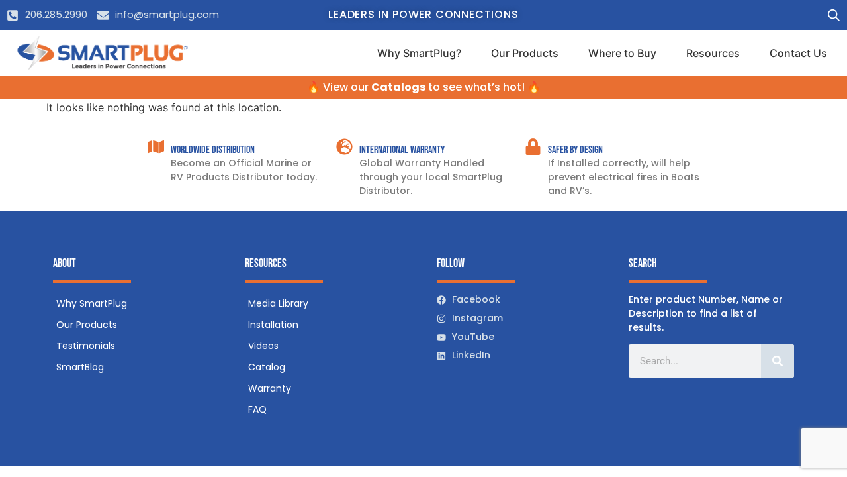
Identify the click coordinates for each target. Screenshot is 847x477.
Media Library (278, 303)
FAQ (257, 409)
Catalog (266, 367)
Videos (263, 345)
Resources (713, 53)
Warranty (269, 388)
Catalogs (398, 87)
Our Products (524, 53)
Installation (273, 324)
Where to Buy (622, 53)
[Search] (777, 361)
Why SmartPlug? (419, 53)
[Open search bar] (833, 15)
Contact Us (798, 53)
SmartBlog (80, 367)
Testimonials (85, 345)
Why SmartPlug (91, 303)
